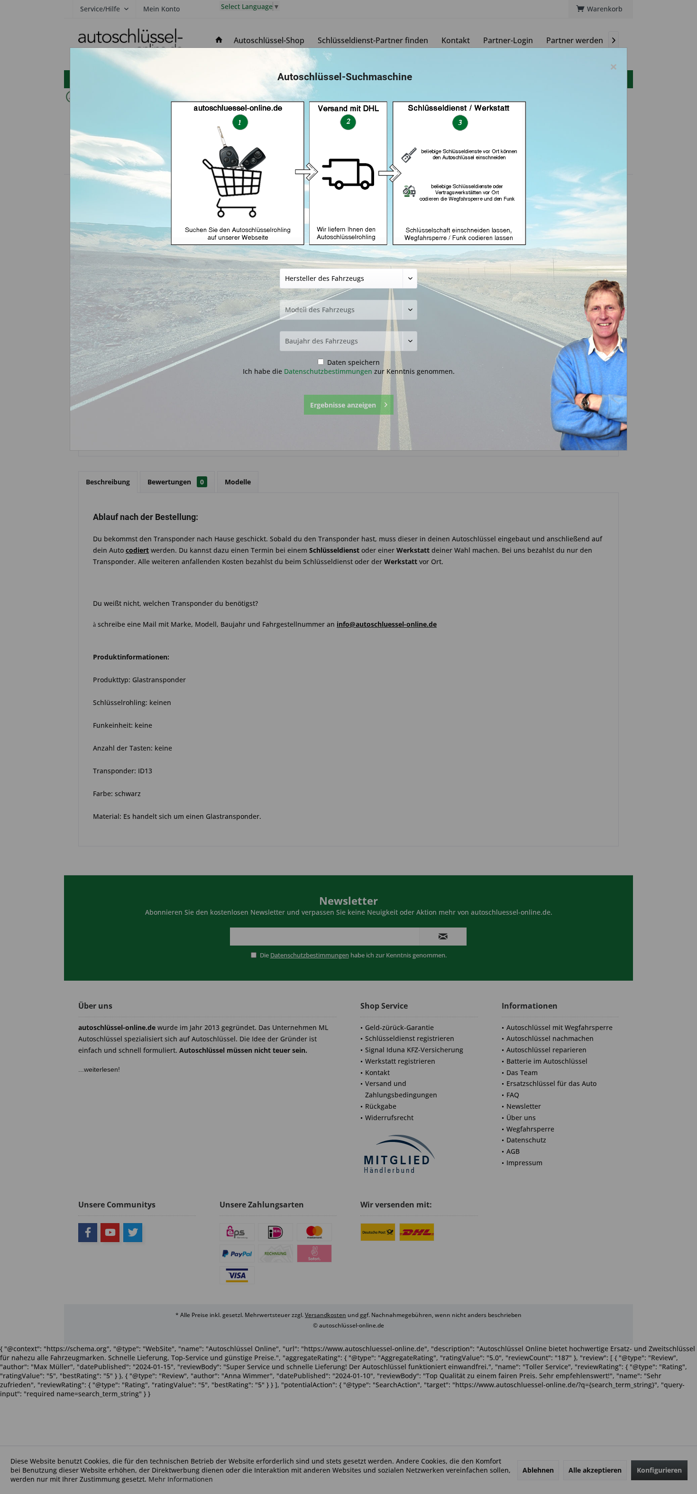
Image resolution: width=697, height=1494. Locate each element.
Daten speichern (352, 362)
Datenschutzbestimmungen (328, 371)
